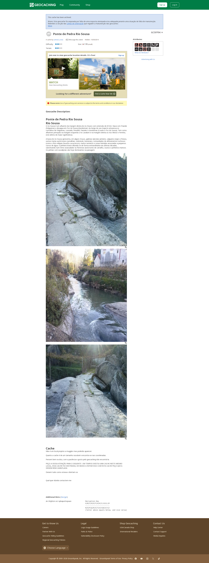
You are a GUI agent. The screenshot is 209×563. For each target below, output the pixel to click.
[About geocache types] (49, 34)
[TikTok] (158, 559)
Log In (174, 5)
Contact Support (160, 531)
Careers (45, 527)
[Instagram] (147, 559)
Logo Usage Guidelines (90, 527)
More (50, 26)
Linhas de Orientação (75, 23)
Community (74, 5)
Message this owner (76, 40)
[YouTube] (141, 559)
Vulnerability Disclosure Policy (92, 536)
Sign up (162, 5)
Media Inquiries (159, 536)
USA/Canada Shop (127, 527)
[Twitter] (153, 559)
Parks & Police (86, 531)
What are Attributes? (142, 53)
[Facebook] (135, 559)
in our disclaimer (117, 103)
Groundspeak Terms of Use (110, 558)
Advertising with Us (148, 59)
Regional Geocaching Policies (53, 540)
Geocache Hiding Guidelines (53, 536)
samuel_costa (58, 40)
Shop (88, 5)
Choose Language (56, 547)
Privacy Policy (127, 558)
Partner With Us (48, 531)
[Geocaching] (43, 4)
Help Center (158, 527)
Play (62, 5)
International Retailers (129, 531)
